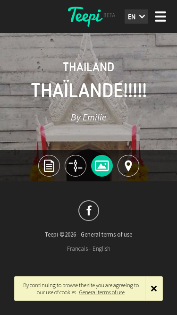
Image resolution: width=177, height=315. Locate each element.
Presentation (49, 166)
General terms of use (106, 234)
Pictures (102, 166)
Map (128, 166)
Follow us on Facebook (88, 210)
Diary (75, 166)
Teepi (88, 16)
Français (77, 249)
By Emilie (89, 117)
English (101, 249)
